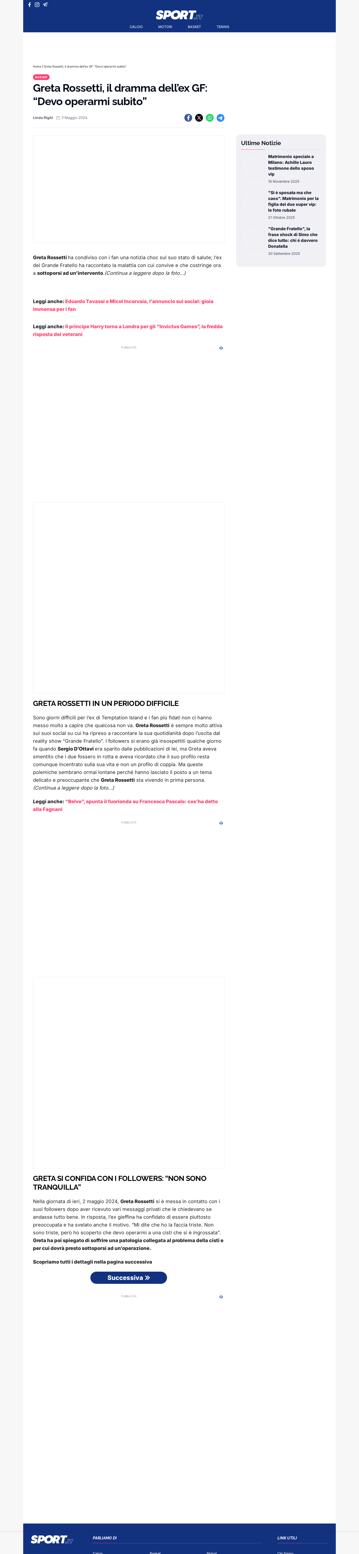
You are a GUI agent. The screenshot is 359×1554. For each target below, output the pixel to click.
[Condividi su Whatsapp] (210, 118)
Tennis (223, 27)
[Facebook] (30, 4)
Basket (194, 27)
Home (37, 66)
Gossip (41, 77)
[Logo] (179, 15)
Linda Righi (43, 117)
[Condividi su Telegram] (220, 118)
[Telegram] (46, 4)
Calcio (136, 27)
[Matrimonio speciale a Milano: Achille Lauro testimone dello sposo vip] (252, 169)
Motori (165, 27)
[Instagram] (38, 4)
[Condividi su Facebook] (188, 118)
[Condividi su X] (199, 118)
